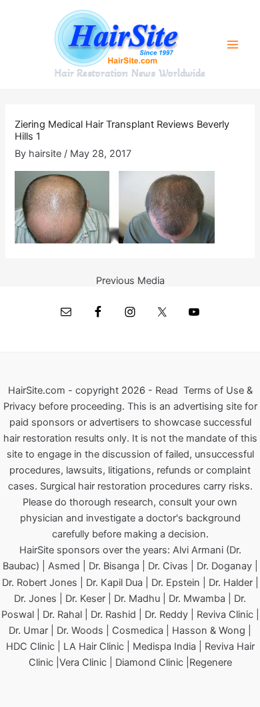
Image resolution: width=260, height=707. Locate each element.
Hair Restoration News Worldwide (130, 73)
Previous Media (130, 281)
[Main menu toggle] (233, 45)
